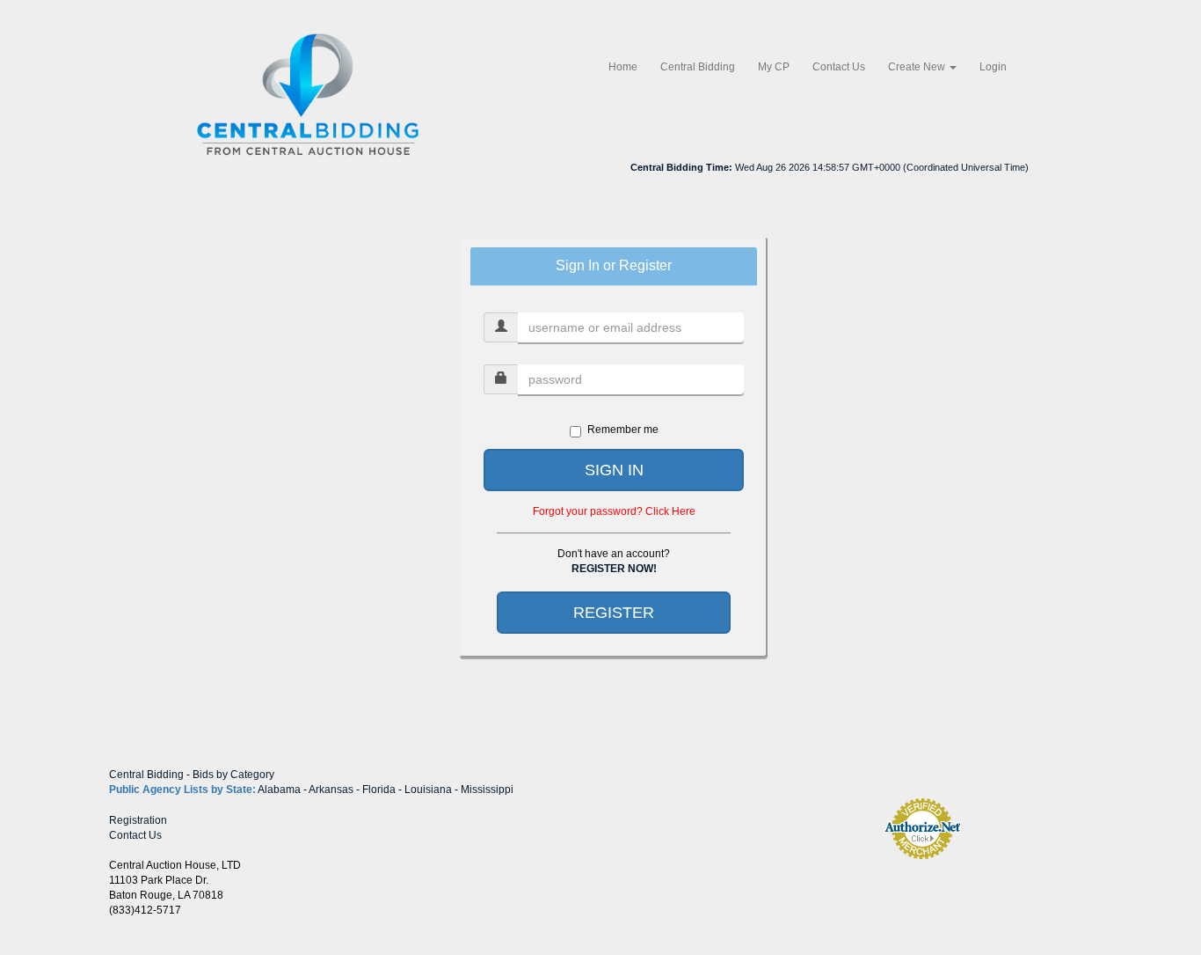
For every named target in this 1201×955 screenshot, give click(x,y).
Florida (379, 789)
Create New (918, 67)
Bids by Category (233, 774)
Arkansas (331, 789)
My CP (774, 67)
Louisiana (428, 789)
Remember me (623, 429)
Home (622, 67)
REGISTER (613, 612)
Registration (138, 820)
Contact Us (838, 67)
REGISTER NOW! (614, 568)
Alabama (279, 789)
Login (993, 67)
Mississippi (487, 789)
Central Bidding (697, 67)
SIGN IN (614, 470)
